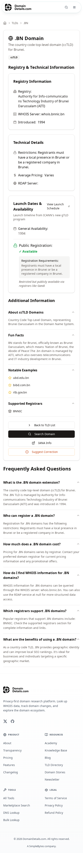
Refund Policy (54, 813)
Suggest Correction (45, 452)
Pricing (8, 758)
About (7, 743)
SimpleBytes (36, 846)
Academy (51, 743)
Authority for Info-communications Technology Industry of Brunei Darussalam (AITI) (43, 101)
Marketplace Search (16, 805)
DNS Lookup (11, 813)
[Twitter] (5, 721)
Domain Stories (55, 772)
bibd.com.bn (21, 385)
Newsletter (52, 779)
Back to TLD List (44, 425)
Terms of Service (56, 798)
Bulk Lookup (11, 820)
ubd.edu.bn (21, 378)
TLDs (15, 23)
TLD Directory (54, 765)
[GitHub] (12, 721)
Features (9, 765)
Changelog (10, 772)
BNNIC (17, 411)
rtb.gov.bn (20, 392)
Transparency (12, 750)
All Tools (8, 798)
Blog (48, 758)
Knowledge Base (56, 750)
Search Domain (44, 434)
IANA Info (44, 443)
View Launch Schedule (55, 206)
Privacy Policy (54, 805)
